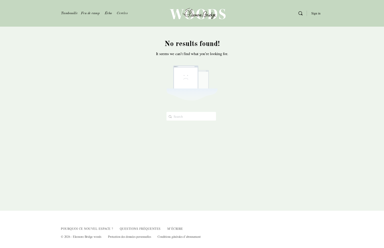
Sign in (315, 13)
